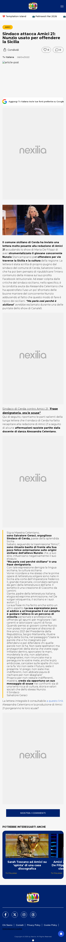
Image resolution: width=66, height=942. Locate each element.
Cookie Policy (50, 925)
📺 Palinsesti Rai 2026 (44, 16)
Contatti (19, 925)
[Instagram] (22, 913)
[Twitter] (13, 913)
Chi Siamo (7, 925)
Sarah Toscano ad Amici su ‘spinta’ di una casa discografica (27, 865)
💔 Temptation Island (14, 16)
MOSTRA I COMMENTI (33, 813)
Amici (7, 27)
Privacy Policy (33, 925)
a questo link (55, 700)
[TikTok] (31, 913)
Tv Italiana (8, 57)
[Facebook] (3, 913)
